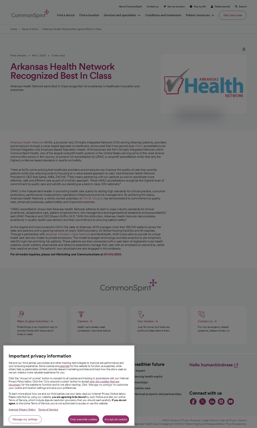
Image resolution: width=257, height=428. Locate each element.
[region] (69, 385)
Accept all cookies (116, 419)
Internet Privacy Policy (22, 409)
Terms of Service (48, 409)
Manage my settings (25, 419)
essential (64, 366)
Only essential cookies (83, 419)
